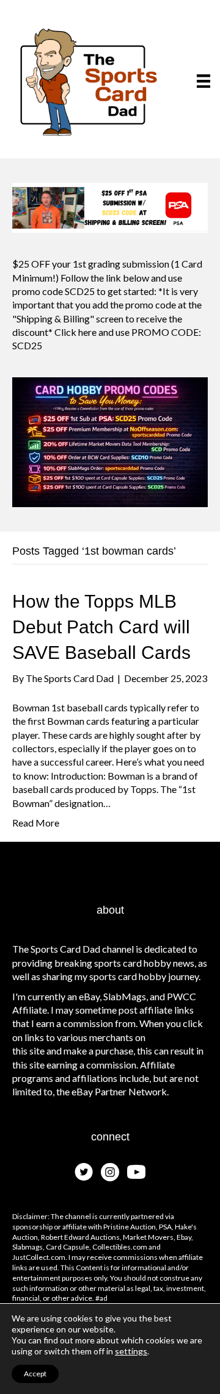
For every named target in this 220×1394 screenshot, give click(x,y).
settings (131, 1351)
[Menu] (203, 80)
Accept (35, 1373)
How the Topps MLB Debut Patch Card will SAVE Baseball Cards (101, 627)
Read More (35, 822)
